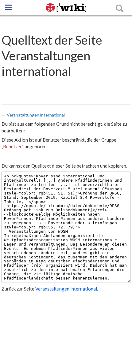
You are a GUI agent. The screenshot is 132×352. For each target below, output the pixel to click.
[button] (8, 7)
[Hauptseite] (66, 7)
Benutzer (12, 146)
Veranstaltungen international (36, 114)
